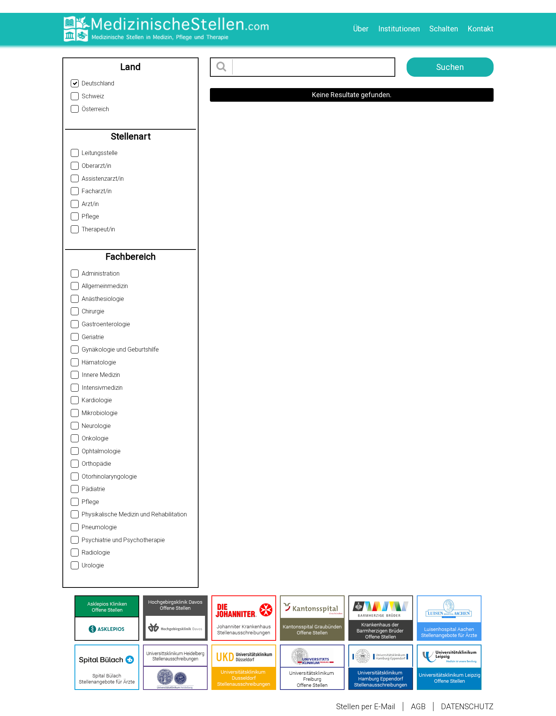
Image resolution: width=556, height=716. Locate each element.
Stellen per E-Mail (365, 706)
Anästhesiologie (103, 298)
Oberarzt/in (96, 165)
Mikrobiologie (100, 413)
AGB (418, 706)
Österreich (95, 109)
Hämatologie (99, 362)
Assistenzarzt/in (103, 178)
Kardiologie (97, 400)
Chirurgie (93, 311)
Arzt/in (90, 204)
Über (361, 28)
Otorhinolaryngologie (109, 476)
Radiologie (96, 552)
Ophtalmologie (101, 451)
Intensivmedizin (102, 387)
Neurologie (96, 425)
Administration (101, 273)
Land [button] (130, 67)
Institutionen (399, 28)
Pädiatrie (93, 489)
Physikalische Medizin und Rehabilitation (134, 514)
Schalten (443, 28)
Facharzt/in (97, 191)
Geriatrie (93, 337)
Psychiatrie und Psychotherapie (123, 540)
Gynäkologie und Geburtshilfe (120, 349)
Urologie (93, 565)
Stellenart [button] (131, 136)
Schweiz (93, 96)
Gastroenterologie (106, 324)
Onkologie (95, 438)
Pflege (90, 216)
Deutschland (98, 83)
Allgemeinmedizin (105, 286)
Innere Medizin (101, 374)
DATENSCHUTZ (467, 706)
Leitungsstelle (100, 153)
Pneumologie (99, 527)
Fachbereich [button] (131, 256)
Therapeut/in (98, 229)
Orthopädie (96, 463)
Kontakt (480, 28)
